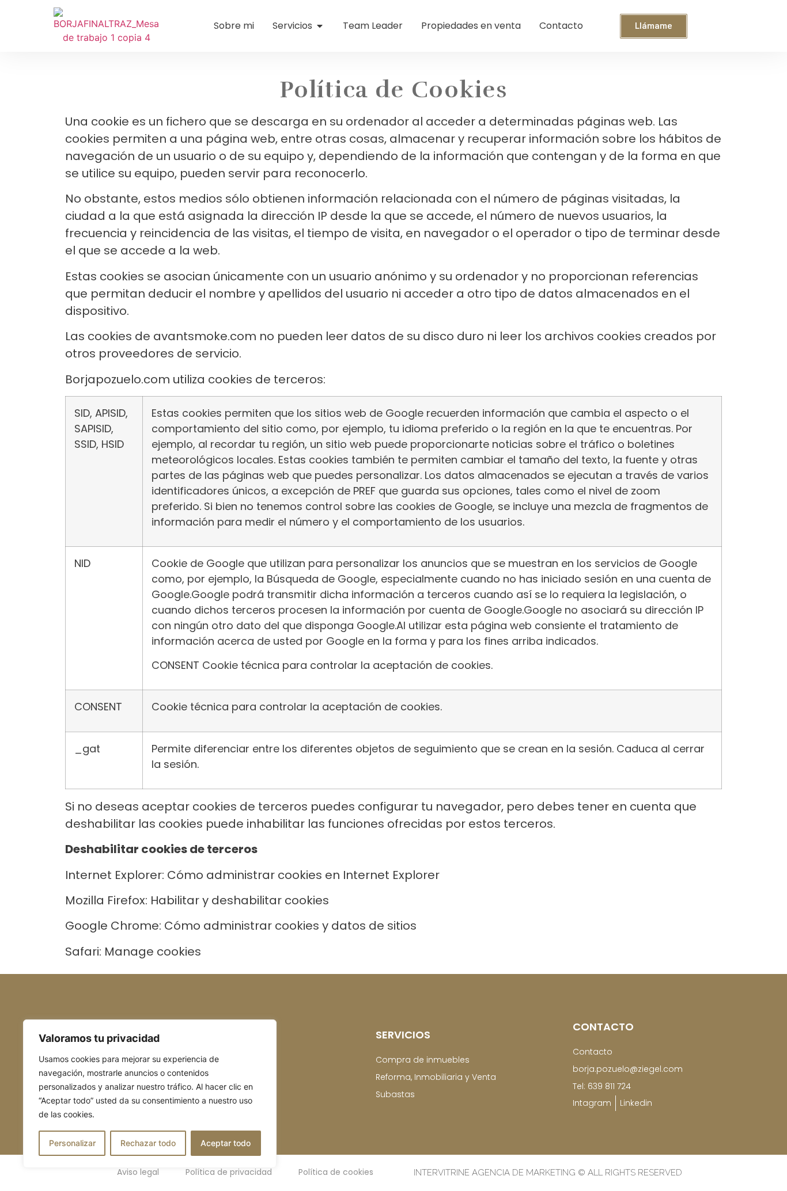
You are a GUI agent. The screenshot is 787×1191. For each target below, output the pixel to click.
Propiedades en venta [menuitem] (471, 25)
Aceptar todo (225, 1143)
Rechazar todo (148, 1143)
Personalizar (72, 1143)
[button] (319, 26)
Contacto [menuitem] (561, 25)
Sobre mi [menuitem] (234, 25)
